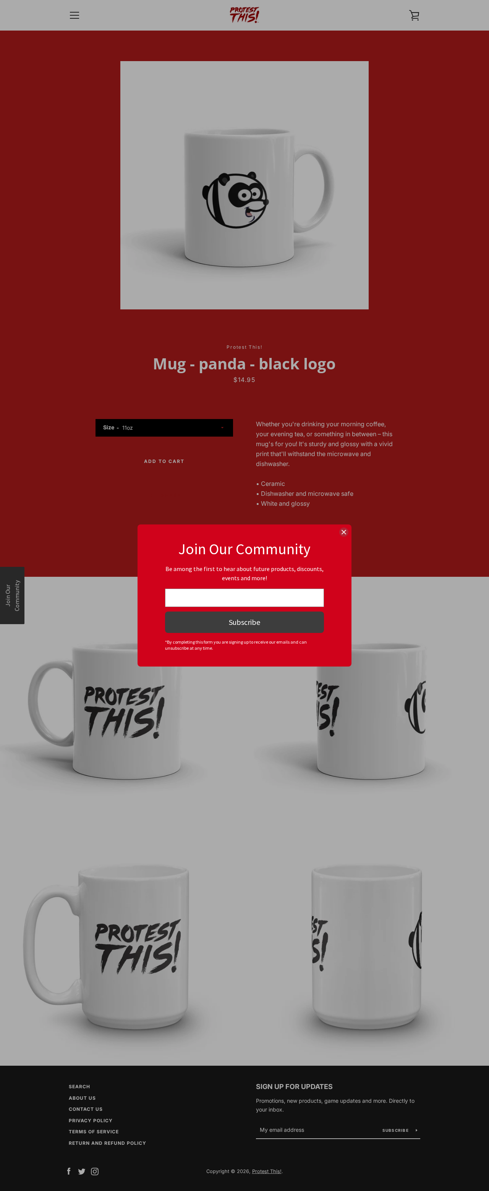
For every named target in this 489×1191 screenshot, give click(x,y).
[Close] (343, 532)
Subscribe (244, 622)
